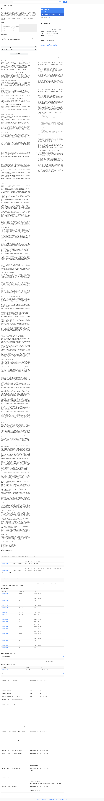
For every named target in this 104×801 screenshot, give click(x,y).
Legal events (56, 44)
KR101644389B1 (5, 624)
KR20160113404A (5, 649)
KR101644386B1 (5, 595)
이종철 (54, 18)
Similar (58, 14)
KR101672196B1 (5, 645)
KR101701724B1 (5, 626)
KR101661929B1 (5, 609)
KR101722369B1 (5, 607)
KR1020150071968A (5, 661)
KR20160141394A (5, 631)
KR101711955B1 (5, 598)
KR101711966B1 (5, 638)
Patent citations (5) (46, 44)
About (38, 799)
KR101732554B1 (5, 605)
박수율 (46, 18)
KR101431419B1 (5, 563)
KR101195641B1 (5, 568)
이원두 (48, 18)
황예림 (62, 18)
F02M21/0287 (5, 36)
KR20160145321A (5, 614)
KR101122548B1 (5, 561)
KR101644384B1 (5, 647)
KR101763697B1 (5, 593)
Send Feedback (44, 799)
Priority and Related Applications (51, 45)
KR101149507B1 (5, 570)
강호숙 (51, 18)
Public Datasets (51, 799)
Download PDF (45, 14)
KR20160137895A (5, 640)
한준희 (59, 18)
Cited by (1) (52, 44)
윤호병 (42, 20)
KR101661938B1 (5, 628)
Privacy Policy (61, 799)
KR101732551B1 (5, 621)
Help (66, 799)
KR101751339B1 (5, 633)
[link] (19, 38)
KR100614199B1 (5, 558)
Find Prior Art (52, 14)
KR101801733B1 (5, 602)
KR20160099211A (5, 612)
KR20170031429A (5, 619)
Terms (56, 799)
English (49, 17)
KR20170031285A (5, 642)
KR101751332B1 (5, 635)
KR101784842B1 (5, 600)
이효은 (56, 18)
